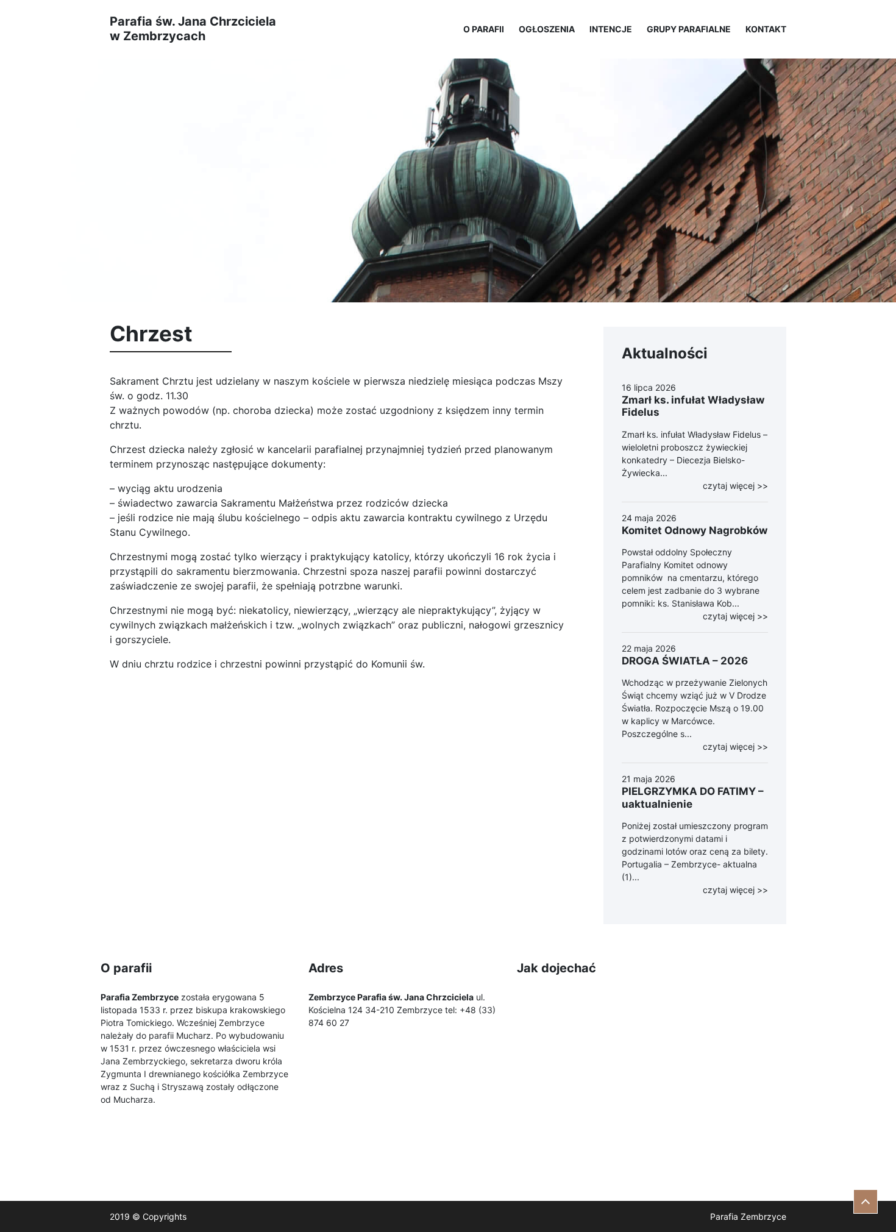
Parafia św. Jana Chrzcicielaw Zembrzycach (193, 28)
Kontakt (765, 29)
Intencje (610, 29)
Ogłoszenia (547, 29)
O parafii (483, 29)
